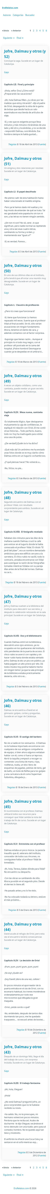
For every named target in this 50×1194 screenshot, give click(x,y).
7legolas (12, 144)
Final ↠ (20, 37)
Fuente (42, 144)
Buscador (30, 15)
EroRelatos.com (21, 1188)
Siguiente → (9, 37)
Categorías (18, 15)
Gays (6, 72)
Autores (7, 15)
